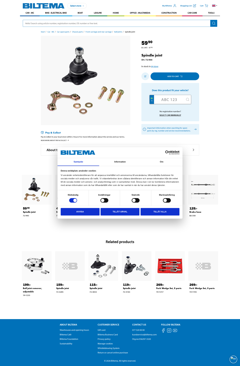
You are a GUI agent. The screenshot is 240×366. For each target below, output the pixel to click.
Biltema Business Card (108, 334)
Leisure (98, 12)
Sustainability (66, 343)
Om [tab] (161, 162)
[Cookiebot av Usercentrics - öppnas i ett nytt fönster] (167, 153)
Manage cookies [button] (105, 343)
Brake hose (195, 211)
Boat (80, 12)
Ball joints (118, 32)
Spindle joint (29, 211)
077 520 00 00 (138, 330)
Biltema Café (65, 334)
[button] (215, 5)
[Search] (213, 23)
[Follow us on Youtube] (175, 331)
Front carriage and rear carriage (99, 32)
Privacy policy (104, 339)
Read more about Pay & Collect (54, 140)
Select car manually (170, 115)
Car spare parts (63, 32)
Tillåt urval (120, 211)
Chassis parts (77, 32)
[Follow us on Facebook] (163, 331)
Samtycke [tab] (78, 162)
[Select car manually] (195, 129)
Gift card (101, 330)
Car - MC (30, 12)
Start (43, 32)
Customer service (108, 324)
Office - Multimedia (140, 12)
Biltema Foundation (69, 339)
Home (116, 12)
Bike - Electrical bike (56, 12)
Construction (169, 12)
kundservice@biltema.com (144, 334)
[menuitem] (30, 13)
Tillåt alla (160, 211)
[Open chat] (233, 359)
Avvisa (80, 211)
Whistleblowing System (108, 348)
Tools (211, 12)
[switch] (104, 200)
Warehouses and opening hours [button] (74, 330)
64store (154, 66)
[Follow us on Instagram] (169, 331)
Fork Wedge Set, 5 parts (168, 288)
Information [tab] (120, 162)
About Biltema (68, 324)
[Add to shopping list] (145, 76)
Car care (192, 12)
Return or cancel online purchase (113, 352)
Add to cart (173, 76)
